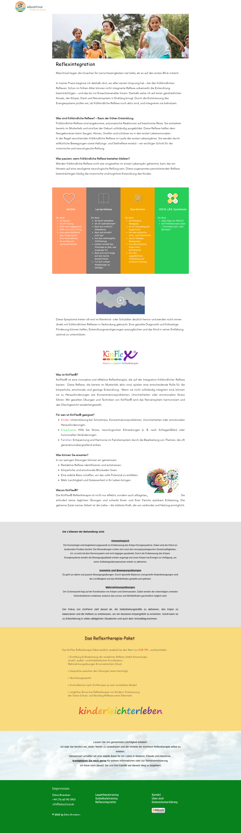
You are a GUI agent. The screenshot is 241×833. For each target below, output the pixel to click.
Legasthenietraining (107, 794)
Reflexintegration (105, 801)
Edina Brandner (72, 814)
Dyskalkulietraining (106, 798)
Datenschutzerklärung (165, 801)
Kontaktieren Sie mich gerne (89, 760)
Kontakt (156, 794)
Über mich (158, 798)
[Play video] (120, 300)
